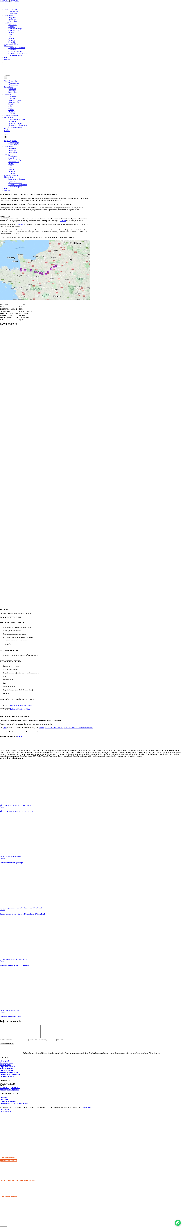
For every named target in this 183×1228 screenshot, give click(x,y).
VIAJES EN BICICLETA (73, 728)
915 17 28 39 (4, 1088)
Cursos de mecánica (7, 1070)
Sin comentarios (87, 728)
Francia (41, 728)
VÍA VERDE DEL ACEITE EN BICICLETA (15, 805)
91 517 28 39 (4, 1)
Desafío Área (86, 1107)
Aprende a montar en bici (9, 1072)
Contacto (3, 1097)
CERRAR (3, 1225)
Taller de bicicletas (6, 1068)
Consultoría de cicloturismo (10, 1074)
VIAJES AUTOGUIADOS (54, 728)
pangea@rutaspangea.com (9, 1090)
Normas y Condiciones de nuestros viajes (14, 1103)
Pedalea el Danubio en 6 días (20, 709)
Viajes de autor (5, 1065)
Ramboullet (19, 224)
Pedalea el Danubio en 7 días (9, 1010)
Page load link (5, 1109)
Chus (4, 728)
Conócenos (4, 1099)
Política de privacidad (8, 1101)
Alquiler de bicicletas (7, 1067)
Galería (2, 807)
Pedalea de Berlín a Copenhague (11, 856)
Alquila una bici (5, 1111)
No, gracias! (5, 1166)
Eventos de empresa (7, 1076)
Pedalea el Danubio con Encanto (21, 705)
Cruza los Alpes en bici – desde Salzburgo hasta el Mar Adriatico (21, 908)
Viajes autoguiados (6, 1063)
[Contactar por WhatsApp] (178, 1223)
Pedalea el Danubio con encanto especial (13, 959)
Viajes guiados (5, 1061)
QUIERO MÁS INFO (9, 1160)
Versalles (63, 221)
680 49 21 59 (14, 1)
